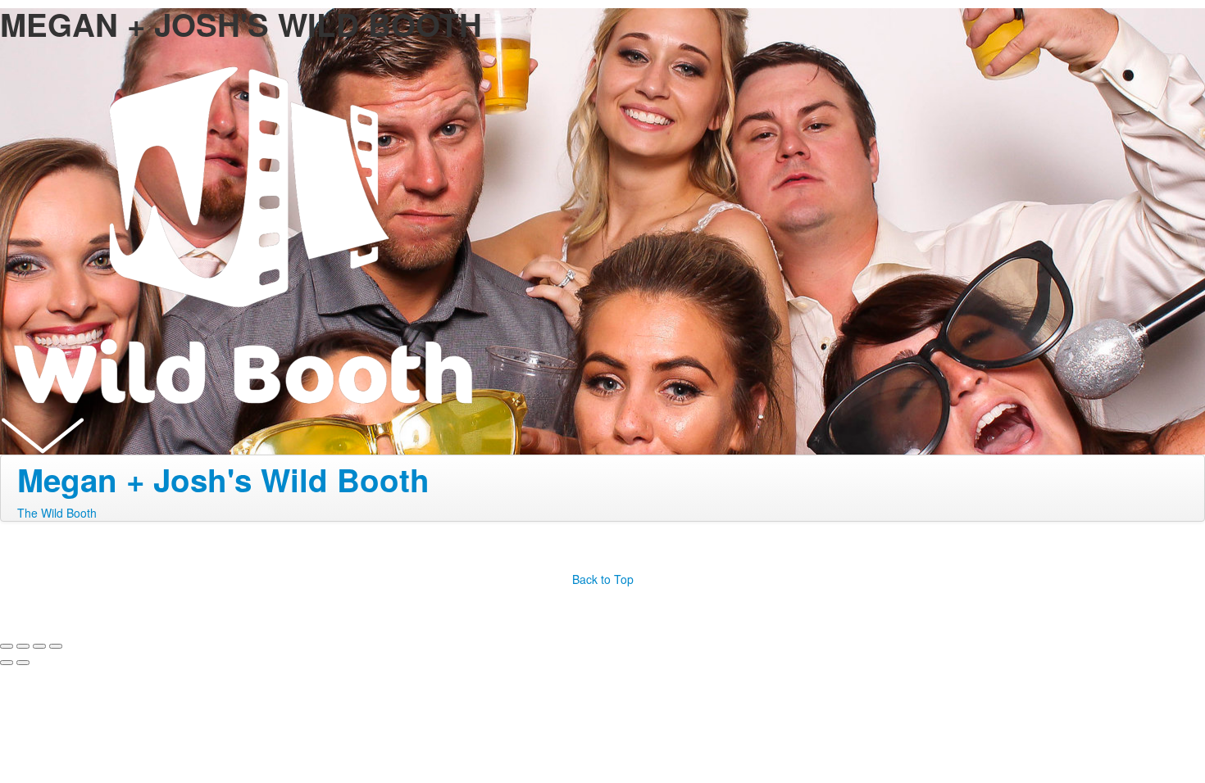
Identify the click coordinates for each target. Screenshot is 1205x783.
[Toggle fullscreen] (39, 646)
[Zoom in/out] (55, 646)
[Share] (23, 646)
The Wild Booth (57, 513)
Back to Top (603, 579)
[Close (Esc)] (6, 646)
